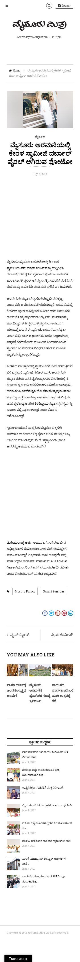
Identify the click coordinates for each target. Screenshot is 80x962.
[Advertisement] (40, 219)
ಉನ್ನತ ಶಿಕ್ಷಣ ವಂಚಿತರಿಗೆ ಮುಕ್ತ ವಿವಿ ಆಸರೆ (42, 787)
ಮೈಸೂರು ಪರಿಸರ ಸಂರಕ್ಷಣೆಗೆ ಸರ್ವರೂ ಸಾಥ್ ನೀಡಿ (47, 805)
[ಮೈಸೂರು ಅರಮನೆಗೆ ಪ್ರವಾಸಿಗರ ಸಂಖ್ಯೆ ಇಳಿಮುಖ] (40, 675)
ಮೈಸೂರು (40, 137)
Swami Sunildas (53, 591)
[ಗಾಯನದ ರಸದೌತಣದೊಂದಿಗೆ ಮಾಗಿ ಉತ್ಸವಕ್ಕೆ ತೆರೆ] (62, 675)
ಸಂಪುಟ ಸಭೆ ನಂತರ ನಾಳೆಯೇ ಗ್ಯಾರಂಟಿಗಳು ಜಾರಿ (46, 841)
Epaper (66, 6)
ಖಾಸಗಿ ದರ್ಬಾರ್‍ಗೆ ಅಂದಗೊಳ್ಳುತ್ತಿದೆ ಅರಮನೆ (16, 690)
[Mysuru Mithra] (40, 25)
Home (16, 70)
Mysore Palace (25, 591)
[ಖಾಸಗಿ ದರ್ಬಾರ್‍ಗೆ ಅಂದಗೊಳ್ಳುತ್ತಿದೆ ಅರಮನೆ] (17, 675)
